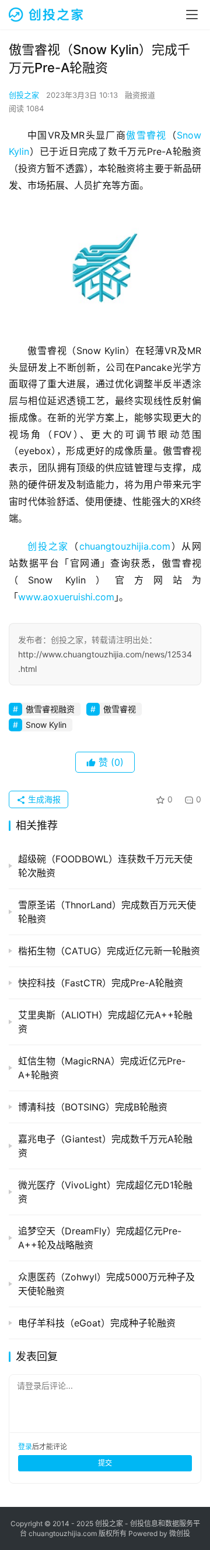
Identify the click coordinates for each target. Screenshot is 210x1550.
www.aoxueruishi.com (66, 597)
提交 (105, 1463)
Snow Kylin (46, 725)
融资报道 (140, 95)
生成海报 (43, 799)
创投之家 (24, 95)
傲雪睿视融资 (50, 709)
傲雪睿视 (146, 135)
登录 (25, 1446)
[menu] (192, 14)
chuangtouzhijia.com (124, 546)
